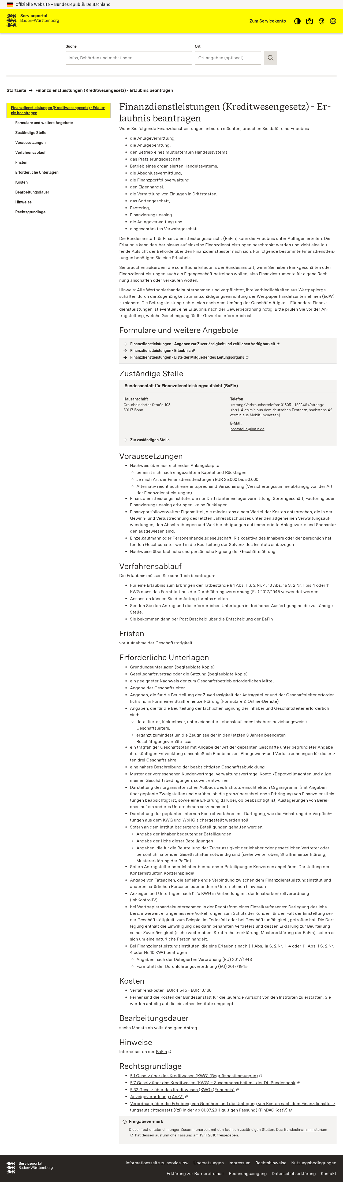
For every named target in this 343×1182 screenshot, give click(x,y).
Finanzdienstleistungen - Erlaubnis (163, 350)
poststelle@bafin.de (247, 429)
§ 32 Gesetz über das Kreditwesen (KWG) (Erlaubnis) (185, 1089)
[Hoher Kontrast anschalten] (297, 21)
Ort (197, 46)
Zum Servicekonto (267, 21)
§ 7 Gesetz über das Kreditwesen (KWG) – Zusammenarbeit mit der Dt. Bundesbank (215, 1082)
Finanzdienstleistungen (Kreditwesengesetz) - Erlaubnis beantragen (104, 90)
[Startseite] (32, 21)
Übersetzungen (208, 1162)
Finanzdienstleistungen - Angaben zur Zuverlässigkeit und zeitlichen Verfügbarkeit (205, 344)
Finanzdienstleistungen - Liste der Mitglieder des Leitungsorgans (189, 357)
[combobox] (129, 58)
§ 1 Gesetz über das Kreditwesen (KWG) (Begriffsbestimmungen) (196, 1075)
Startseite (16, 90)
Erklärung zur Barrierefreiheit (195, 1173)
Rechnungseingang (248, 1173)
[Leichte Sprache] (309, 21)
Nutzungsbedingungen (313, 1162)
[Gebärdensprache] (321, 21)
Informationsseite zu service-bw (157, 1162)
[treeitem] (58, 110)
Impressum (240, 1162)
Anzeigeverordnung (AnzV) (159, 1096)
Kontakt (328, 1173)
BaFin (164, 1051)
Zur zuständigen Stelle (150, 440)
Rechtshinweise (270, 1162)
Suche (71, 46)
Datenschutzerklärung (294, 1173)
